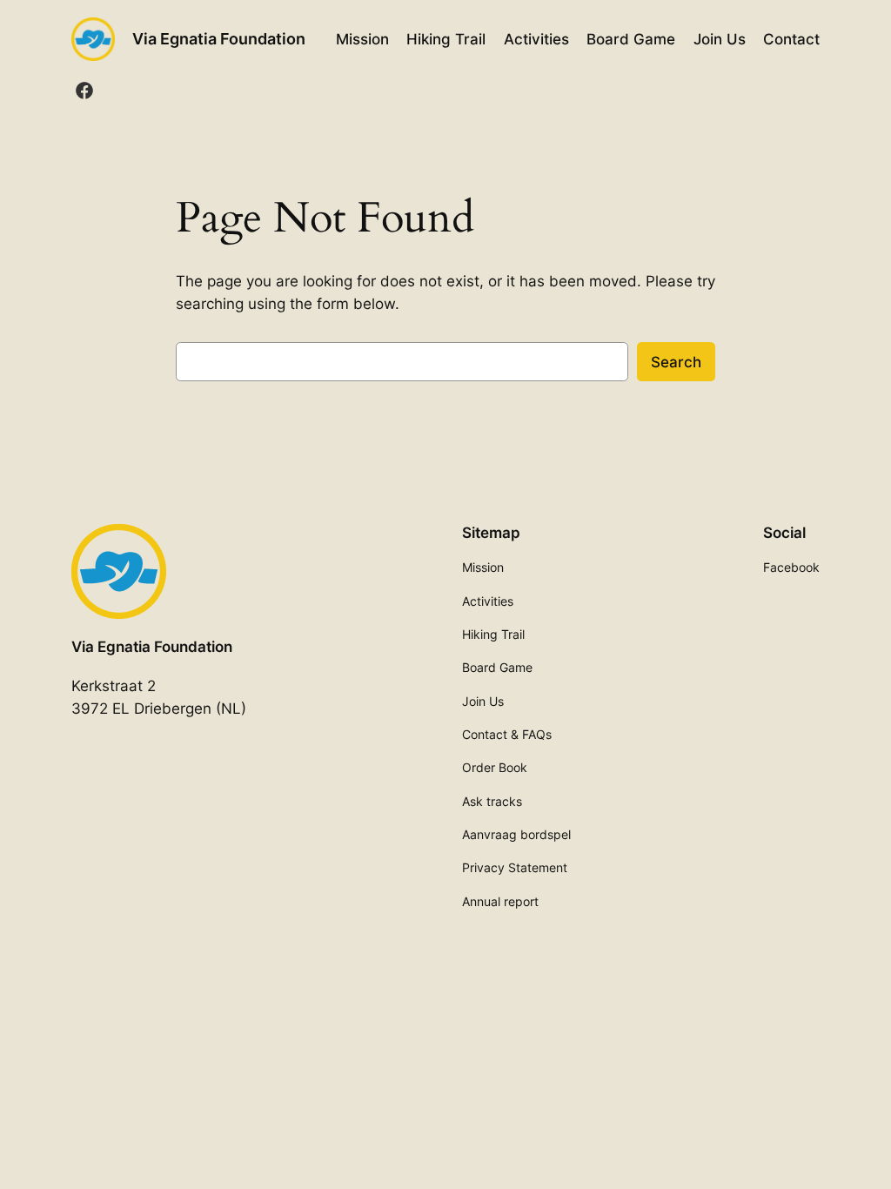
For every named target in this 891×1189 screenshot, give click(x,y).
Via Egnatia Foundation (218, 39)
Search (676, 362)
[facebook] (84, 90)
